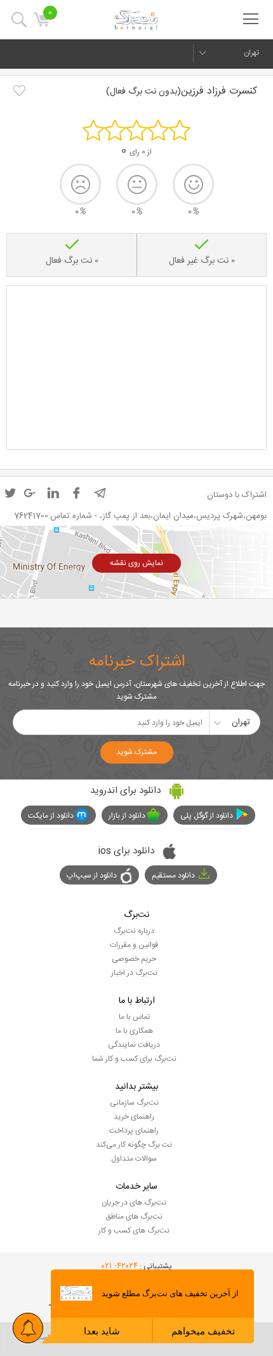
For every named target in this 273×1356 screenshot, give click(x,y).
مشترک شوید (136, 752)
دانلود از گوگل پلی (206, 815)
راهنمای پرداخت (134, 1130)
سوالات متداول (134, 1158)
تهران (251, 52)
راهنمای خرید (134, 1116)
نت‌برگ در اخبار (134, 973)
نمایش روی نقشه (136, 563)
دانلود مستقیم (173, 875)
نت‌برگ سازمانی (134, 1102)
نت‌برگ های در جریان (134, 1202)
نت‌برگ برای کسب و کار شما (134, 1058)
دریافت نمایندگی (134, 1044)
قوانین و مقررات (134, 945)
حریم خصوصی (134, 959)
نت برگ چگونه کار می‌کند (134, 1144)
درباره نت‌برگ (134, 931)
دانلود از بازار (127, 815)
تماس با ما (134, 1016)
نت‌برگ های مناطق (134, 1216)
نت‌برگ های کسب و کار (134, 1230)
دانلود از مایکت (51, 815)
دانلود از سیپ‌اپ (92, 875)
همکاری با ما (134, 1030)
